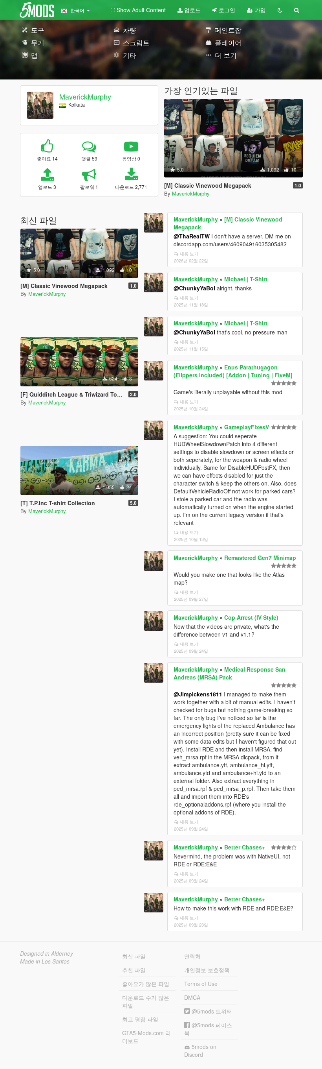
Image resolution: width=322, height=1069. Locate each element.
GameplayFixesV (246, 427)
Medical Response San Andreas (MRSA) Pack (229, 673)
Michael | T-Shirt (245, 279)
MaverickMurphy (85, 96)
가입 (259, 10)
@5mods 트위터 (211, 1011)
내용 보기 (189, 253)
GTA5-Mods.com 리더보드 (146, 1037)
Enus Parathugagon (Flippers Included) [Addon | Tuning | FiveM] (233, 371)
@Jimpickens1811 (198, 694)
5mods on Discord (200, 1050)
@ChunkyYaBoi (194, 288)
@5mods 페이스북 (208, 1029)
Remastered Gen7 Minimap (260, 557)
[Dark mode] (280, 10)
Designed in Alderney (46, 953)
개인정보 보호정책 (207, 970)
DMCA (192, 997)
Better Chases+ (244, 847)
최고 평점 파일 (140, 1019)
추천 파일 (134, 970)
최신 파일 (134, 956)
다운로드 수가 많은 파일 (145, 1001)
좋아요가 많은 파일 (145, 984)
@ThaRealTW (192, 236)
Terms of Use (201, 984)
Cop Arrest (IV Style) (251, 617)
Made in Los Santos (45, 961)
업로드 (192, 10)
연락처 (192, 956)
